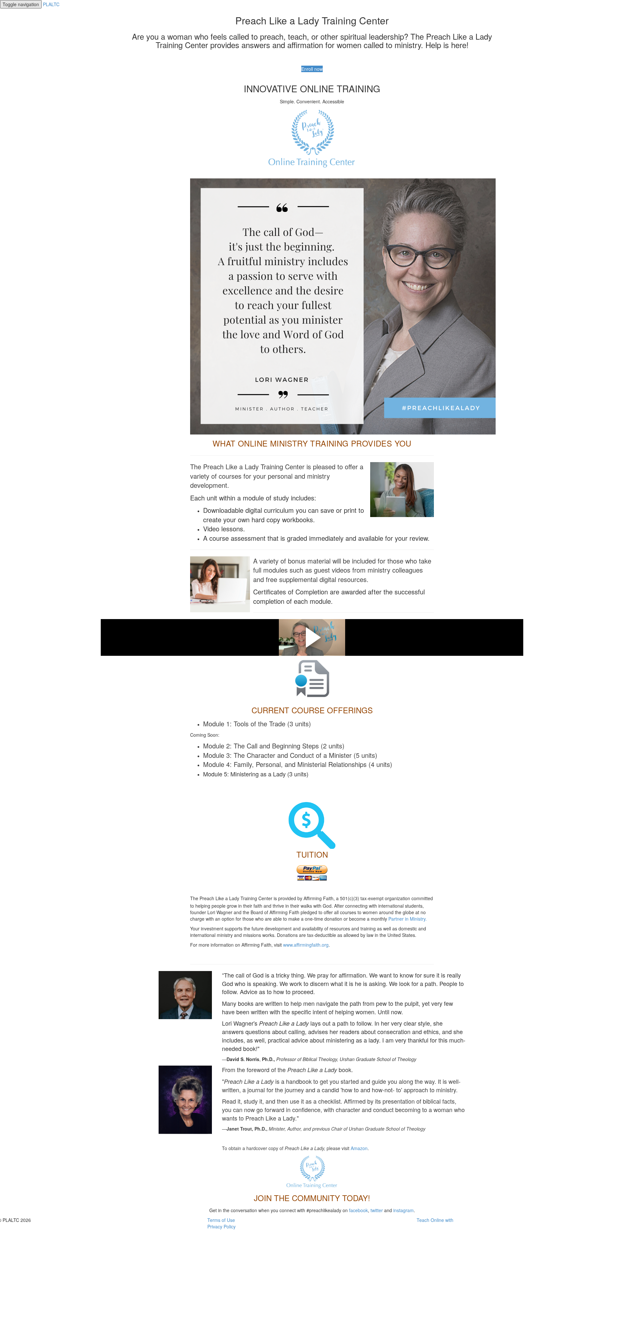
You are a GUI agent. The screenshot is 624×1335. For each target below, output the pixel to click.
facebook (358, 1210)
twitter (376, 1210)
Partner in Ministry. (407, 918)
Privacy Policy (221, 1226)
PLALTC (51, 4)
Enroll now (312, 69)
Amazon (359, 1148)
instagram (403, 1210)
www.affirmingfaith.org (306, 944)
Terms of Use (221, 1220)
